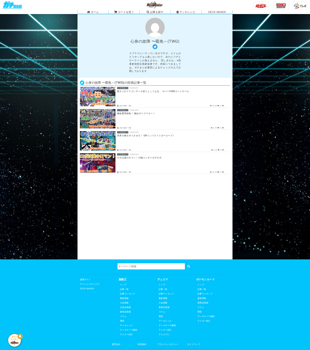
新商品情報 (125, 312)
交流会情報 (125, 307)
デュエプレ (164, 334)
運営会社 (116, 344)
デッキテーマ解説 (128, 330)
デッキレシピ (126, 325)
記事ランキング (127, 294)
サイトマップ (193, 344)
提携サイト (85, 279)
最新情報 (124, 298)
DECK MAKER (87, 288)
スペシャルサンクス (89, 284)
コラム (123, 316)
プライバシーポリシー (167, 344)
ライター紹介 (126, 334)
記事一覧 (124, 289)
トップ (123, 284)
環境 (122, 321)
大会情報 (124, 303)
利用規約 (142, 344)
